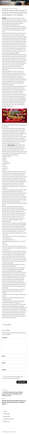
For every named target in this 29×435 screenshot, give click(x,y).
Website (4, 369)
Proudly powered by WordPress (9, 431)
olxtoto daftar (7, 416)
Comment (5, 337)
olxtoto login (7, 413)
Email (3, 363)
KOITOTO (4, 18)
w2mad (16, 8)
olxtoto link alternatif (9, 419)
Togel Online (7, 324)
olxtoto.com (6, 421)
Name (4, 356)
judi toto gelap (11, 145)
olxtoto (5, 411)
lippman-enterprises (13, 2)
